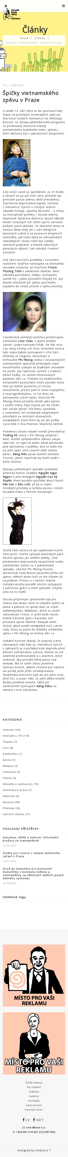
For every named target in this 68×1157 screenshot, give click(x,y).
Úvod (24, 38)
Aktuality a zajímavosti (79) (20, 784)
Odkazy (34, 1091)
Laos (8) (8, 747)
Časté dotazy (34, 1082)
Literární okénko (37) (16, 814)
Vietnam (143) (12, 729)
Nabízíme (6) (11, 796)
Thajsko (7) (10, 741)
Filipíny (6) (9, 778)
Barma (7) (9, 760)
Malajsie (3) (10, 766)
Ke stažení (34, 1087)
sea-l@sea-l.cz (36, 1127)
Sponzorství (34, 1105)
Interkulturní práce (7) (17, 790)
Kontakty (34, 1100)
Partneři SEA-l (34, 1109)
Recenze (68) (11, 802)
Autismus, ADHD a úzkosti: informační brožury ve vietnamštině (31, 839)
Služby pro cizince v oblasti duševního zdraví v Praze (31, 854)
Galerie (34, 1096)
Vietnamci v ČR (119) (16, 735)
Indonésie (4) (11, 772)
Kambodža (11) (12, 753)
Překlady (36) (11, 808)
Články (40, 38)
